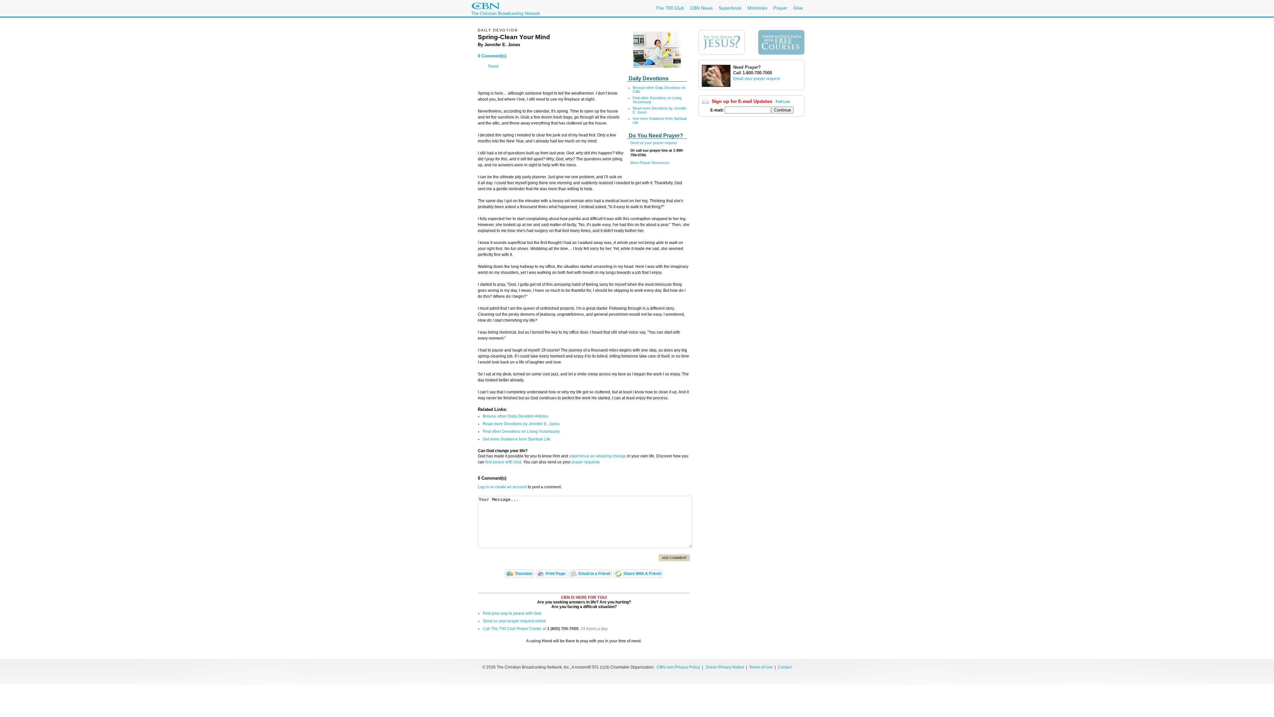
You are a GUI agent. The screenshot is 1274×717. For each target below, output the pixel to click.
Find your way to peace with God (512, 613)
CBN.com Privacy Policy (678, 667)
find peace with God (503, 462)
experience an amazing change (597, 456)
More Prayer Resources (650, 163)
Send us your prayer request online (514, 621)
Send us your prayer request (653, 143)
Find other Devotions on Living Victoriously (521, 431)
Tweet (493, 66)
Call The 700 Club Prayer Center (512, 628)
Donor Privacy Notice (725, 667)
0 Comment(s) (492, 55)
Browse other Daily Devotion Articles (515, 416)
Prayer (780, 8)
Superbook (730, 8)
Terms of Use (761, 667)
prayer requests (586, 462)
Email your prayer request (756, 78)
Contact (785, 667)
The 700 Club (670, 8)
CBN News (701, 8)
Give (798, 8)
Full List (783, 102)
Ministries (757, 8)
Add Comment (674, 558)
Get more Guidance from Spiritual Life (516, 439)
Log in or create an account (502, 487)
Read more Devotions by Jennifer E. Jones (521, 424)
